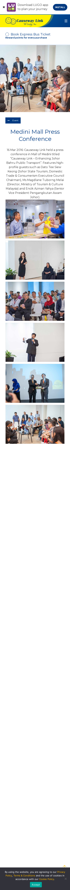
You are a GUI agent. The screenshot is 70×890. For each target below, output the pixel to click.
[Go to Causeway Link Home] (27, 21)
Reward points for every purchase (26, 37)
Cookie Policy (46, 879)
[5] (35, 383)
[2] (35, 260)
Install (60, 7)
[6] (35, 424)
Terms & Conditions (24, 875)
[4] (35, 342)
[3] (35, 301)
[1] (35, 219)
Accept (36, 884)
